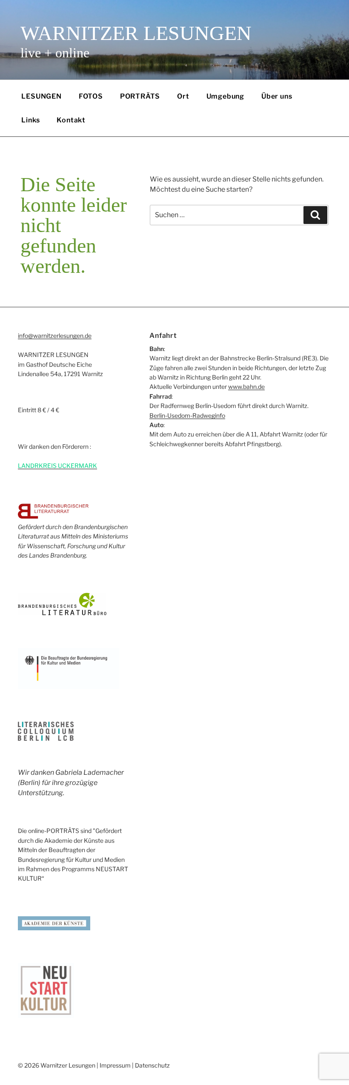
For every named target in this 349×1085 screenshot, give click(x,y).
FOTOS (91, 96)
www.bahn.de (246, 386)
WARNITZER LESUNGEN (136, 33)
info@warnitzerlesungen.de (55, 335)
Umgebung (225, 96)
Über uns (276, 96)
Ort (183, 96)
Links (30, 120)
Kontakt (71, 120)
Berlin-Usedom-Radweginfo (187, 415)
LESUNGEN (41, 96)
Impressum (115, 1065)
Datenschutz (152, 1065)
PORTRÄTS (140, 96)
